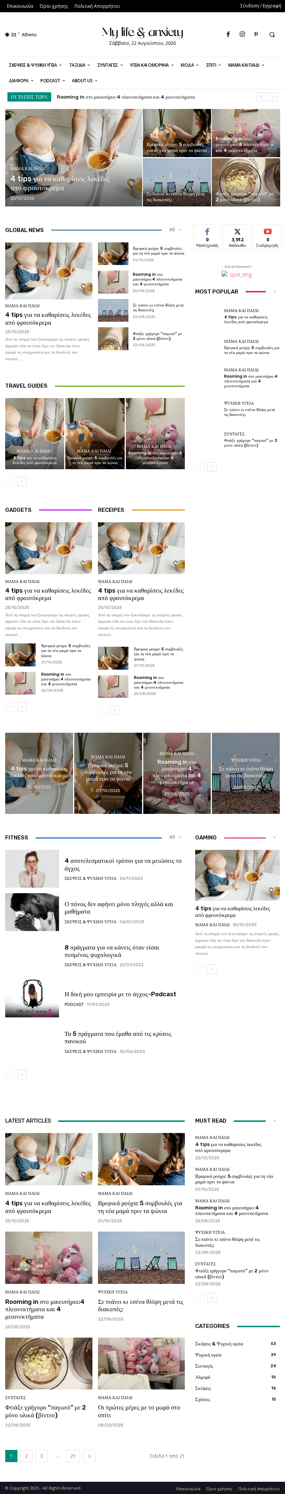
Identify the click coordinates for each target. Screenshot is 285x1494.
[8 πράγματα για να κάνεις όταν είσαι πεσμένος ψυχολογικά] (32, 955)
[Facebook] (228, 35)
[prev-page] (9, 481)
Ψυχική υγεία (239, 403)
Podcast (74, 1005)
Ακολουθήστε (240, 230)
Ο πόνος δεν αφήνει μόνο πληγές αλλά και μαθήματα (119, 907)
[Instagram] (242, 35)
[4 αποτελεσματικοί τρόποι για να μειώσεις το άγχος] (32, 869)
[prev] (261, 97)
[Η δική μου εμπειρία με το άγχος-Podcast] (32, 998)
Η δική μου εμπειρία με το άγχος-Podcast (120, 994)
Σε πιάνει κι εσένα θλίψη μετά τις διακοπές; (99, 97)
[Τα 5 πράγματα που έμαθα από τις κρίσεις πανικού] (32, 1042)
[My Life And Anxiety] (142, 31)
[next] (273, 97)
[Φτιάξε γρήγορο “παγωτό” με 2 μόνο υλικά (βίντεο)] (246, 182)
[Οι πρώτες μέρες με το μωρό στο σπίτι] (141, 1364)
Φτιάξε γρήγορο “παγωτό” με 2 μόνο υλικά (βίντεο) (157, 336)
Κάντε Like (207, 230)
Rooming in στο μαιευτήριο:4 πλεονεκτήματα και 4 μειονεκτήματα (157, 279)
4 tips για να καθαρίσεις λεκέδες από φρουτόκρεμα (48, 318)
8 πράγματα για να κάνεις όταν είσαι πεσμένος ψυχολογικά (112, 951)
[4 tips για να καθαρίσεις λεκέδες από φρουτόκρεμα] (73, 157)
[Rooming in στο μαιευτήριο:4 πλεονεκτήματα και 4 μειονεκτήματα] (246, 133)
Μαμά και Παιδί (27, 168)
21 (73, 1456)
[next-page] (21, 481)
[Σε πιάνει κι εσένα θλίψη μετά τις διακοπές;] (177, 182)
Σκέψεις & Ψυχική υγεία (91, 879)
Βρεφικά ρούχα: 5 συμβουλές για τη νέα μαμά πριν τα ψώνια (158, 251)
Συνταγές (234, 434)
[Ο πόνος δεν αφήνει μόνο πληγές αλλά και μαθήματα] (32, 912)
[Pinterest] (256, 35)
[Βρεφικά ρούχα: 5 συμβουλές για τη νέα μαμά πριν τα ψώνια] (177, 133)
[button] (272, 35)
